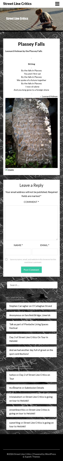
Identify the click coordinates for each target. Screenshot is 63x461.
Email (44, 245)
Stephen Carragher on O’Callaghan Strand (30, 306)
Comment (31, 201)
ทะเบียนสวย (15, 387)
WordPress (50, 454)
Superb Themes (32, 456)
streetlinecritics (17, 409)
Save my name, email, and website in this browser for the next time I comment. (33, 261)
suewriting (14, 422)
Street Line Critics (17, 4)
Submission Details (34, 387)
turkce (12, 374)
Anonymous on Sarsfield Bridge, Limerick (29, 315)
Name (18, 245)
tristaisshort (15, 396)
